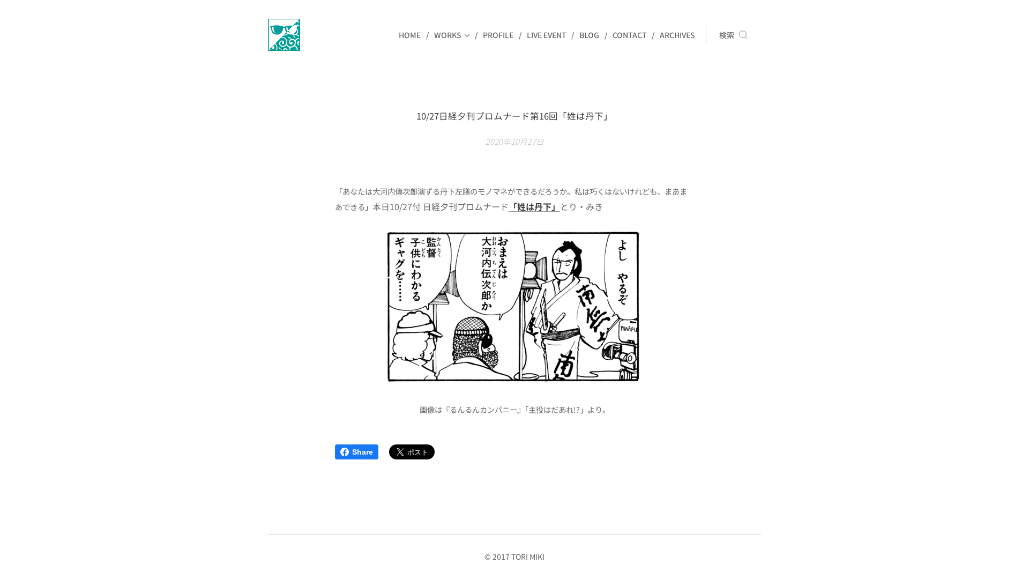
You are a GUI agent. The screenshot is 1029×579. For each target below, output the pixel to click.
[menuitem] (412, 34)
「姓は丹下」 (534, 206)
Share (362, 452)
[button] (733, 34)
